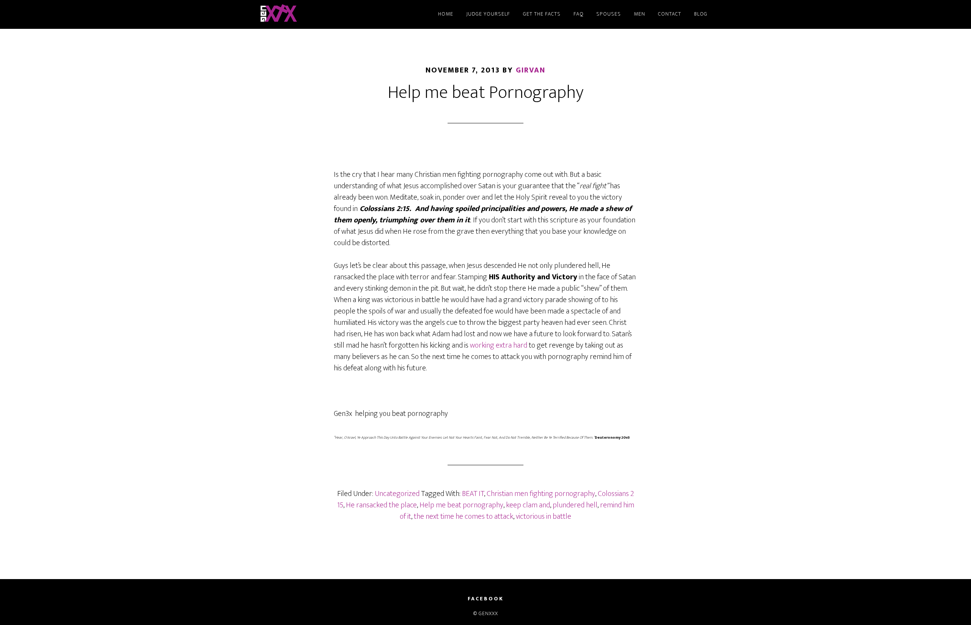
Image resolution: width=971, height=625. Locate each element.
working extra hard (497, 345)
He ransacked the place (381, 505)
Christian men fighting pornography (541, 493)
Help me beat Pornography (486, 92)
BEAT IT (473, 493)
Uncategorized (397, 493)
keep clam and (528, 505)
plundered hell (575, 505)
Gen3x (326, 14)
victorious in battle (543, 516)
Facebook (486, 598)
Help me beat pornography (461, 505)
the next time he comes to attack (463, 516)
